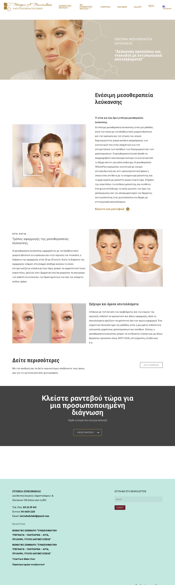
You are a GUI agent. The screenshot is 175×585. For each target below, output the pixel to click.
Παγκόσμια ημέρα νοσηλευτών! (28, 564)
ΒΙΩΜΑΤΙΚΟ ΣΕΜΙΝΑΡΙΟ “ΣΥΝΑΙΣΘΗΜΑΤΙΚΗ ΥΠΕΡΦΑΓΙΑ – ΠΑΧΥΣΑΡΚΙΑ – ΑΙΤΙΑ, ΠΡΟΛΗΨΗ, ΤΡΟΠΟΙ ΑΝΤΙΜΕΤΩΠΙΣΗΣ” (34, 535)
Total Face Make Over (23, 559)
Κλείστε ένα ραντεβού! (109, 209)
